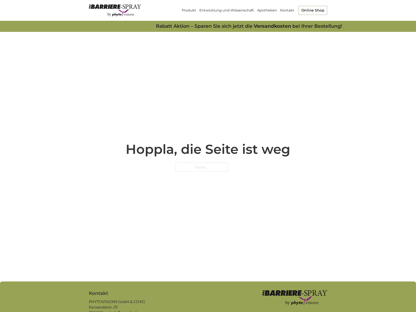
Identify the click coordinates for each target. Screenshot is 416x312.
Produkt (189, 10)
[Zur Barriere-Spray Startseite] (115, 10)
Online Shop (313, 10)
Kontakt (287, 10)
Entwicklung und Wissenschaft (226, 10)
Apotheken (267, 10)
